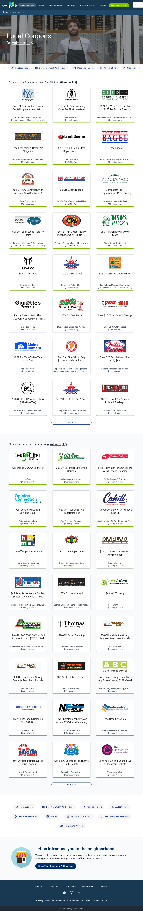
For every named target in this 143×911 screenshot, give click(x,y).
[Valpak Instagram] (71, 892)
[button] (87, 5)
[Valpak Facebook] (64, 892)
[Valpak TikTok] (78, 892)
